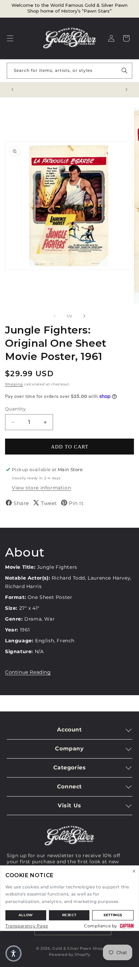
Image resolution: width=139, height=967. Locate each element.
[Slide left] (54, 315)
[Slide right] (84, 315)
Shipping (14, 384)
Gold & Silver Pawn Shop (77, 948)
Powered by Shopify (69, 954)
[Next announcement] (126, 89)
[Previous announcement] (12, 89)
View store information (41, 488)
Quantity (15, 408)
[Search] (124, 70)
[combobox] (69, 70)
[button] (10, 38)
